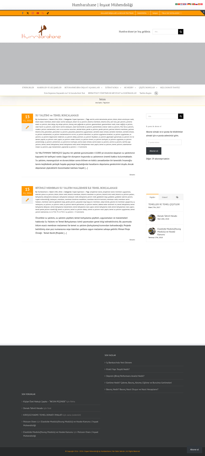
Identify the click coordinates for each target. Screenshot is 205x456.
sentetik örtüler (128, 132)
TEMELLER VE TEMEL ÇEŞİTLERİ (164, 201)
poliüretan (48, 132)
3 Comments (79, 212)
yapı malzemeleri (55, 147)
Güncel (164, 194)
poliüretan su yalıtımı (60, 132)
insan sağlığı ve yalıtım (124, 124)
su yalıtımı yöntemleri (52, 142)
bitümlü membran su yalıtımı (91, 194)
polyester (71, 132)
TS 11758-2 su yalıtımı (65, 212)
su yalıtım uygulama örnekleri (102, 134)
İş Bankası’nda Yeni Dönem (119, 359)
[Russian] (196, 4)
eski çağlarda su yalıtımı (82, 124)
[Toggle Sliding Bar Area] (202, 12)
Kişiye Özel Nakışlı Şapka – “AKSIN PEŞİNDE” (44, 398)
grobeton (111, 197)
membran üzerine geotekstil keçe (53, 202)
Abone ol (153, 150)
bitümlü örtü (105, 122)
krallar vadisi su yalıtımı (111, 127)
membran (60, 199)
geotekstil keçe (102, 197)
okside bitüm (81, 129)
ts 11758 (52, 212)
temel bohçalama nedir (68, 144)
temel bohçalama (52, 144)
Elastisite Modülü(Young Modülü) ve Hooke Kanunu (169, 229)
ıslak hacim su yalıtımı (43, 127)
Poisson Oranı (29, 418)
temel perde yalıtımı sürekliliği (46, 209)
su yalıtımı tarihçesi (101, 139)
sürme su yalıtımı (116, 142)
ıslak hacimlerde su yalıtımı (82, 127)
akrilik (92, 119)
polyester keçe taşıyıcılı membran (88, 202)
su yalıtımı (47, 204)
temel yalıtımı (117, 144)
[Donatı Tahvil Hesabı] (152, 213)
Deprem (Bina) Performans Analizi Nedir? (125, 373)
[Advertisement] (102, 63)
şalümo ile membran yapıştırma (121, 202)
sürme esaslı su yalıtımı (100, 142)
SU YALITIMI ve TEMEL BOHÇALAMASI (57, 115)
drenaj (71, 124)
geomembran (96, 124)
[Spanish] (199, 4)
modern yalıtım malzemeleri (45, 129)
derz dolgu (51, 124)
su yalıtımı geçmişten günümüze (110, 137)
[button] (156, 93)
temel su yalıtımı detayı (79, 209)
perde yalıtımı (103, 129)
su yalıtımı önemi (87, 139)
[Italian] (191, 4)
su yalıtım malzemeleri (43, 134)
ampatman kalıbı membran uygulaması (117, 192)
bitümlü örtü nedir (108, 194)
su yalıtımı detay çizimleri (74, 137)
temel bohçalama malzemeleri (61, 207)
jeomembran (97, 127)
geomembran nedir (108, 124)
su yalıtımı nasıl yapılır (54, 139)
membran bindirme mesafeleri (75, 199)
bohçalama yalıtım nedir (87, 197)
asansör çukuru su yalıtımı (44, 194)
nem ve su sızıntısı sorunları (66, 129)
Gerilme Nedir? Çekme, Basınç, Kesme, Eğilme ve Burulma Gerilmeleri (139, 379)
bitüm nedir (63, 194)
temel (44, 144)
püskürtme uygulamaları (84, 132)
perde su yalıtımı (92, 129)
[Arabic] (176, 4)
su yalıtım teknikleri (84, 134)
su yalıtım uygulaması (121, 134)
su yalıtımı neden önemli (71, 139)
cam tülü (113, 122)
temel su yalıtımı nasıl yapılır (98, 209)
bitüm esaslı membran (43, 122)
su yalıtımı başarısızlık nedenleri (53, 137)
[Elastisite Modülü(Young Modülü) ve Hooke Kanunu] (152, 226)
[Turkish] (201, 4)
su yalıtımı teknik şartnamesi (74, 204)
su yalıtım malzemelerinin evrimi (64, 134)
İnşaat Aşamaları (78, 119)
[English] (184, 4)
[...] (86, 167)
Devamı (132, 175)
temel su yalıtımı (105, 144)
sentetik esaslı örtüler (101, 132)
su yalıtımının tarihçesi (69, 142)
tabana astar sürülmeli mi (107, 204)
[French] (186, 4)
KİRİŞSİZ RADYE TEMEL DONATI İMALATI (42, 412)
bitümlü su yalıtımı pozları (125, 194)
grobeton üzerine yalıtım (123, 197)
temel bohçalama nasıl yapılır (83, 207)
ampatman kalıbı (96, 192)
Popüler (152, 194)
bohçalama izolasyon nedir (69, 197)
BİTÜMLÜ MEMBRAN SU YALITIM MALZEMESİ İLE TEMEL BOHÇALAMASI (76, 187)
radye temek (105, 202)
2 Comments (82, 147)
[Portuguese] (194, 4)
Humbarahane (43, 119)
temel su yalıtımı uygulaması (119, 209)
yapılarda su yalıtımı (69, 147)
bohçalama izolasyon (51, 197)
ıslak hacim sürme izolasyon (62, 127)
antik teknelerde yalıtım (103, 119)
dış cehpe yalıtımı (62, 124)
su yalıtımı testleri (91, 204)
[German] (189, 4)
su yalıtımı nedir (57, 204)
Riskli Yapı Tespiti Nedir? (118, 366)
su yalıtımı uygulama (116, 139)
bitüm (115, 119)
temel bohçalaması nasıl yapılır (88, 144)
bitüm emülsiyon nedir (126, 119)
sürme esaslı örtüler (85, 142)
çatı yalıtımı (121, 122)
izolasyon (53, 199)
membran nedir (112, 199)
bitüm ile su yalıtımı (80, 122)
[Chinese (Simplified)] (179, 4)
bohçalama (39, 197)
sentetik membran (115, 132)
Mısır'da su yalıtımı (126, 127)
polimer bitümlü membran (118, 129)
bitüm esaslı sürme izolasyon (62, 122)
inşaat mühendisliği (42, 199)
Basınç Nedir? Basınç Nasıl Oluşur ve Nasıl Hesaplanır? (132, 386)
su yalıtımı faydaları (91, 137)
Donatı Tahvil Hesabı (167, 213)
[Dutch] (181, 4)
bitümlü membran (94, 122)
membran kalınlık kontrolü (96, 199)
